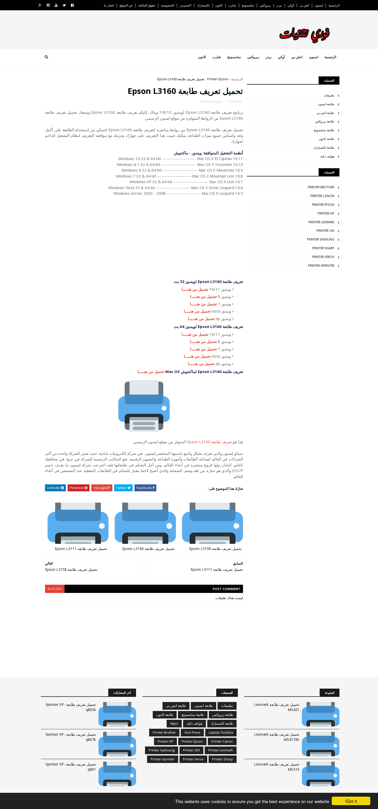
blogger (55, 589)
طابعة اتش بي (325, 113)
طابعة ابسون (326, 104)
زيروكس (265, 5)
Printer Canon (322, 196)
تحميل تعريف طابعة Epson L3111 (81, 548)
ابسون (319, 5)
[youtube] (56, 5)
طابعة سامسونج (324, 130)
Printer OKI (325, 230)
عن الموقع (126, 5)
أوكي (290, 5)
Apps (174, 723)
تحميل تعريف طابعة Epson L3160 (148, 548)
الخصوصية (167, 5)
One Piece (192, 732)
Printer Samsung (320, 239)
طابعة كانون (326, 139)
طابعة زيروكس (324, 121)
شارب (232, 5)
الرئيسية (334, 5)
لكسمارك (203, 5)
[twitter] (64, 5)
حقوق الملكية (146, 5)
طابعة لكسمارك (323, 147)
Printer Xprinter (321, 265)
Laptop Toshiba (221, 732)
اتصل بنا (109, 5)
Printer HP (326, 213)
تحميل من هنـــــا (195, 289)
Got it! (351, 801)
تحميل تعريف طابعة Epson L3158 (215, 548)
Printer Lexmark (321, 222)
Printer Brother (321, 187)
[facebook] (72, 5)
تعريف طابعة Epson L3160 (209, 441)
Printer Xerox (323, 257)
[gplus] (40, 5)
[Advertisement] (144, 237)
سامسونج (248, 5)
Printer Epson (217, 79)
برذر (279, 5)
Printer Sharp (323, 248)
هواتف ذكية (327, 156)
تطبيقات (328, 95)
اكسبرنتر (185, 5)
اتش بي (304, 5)
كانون (218, 5)
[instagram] (48, 5)
